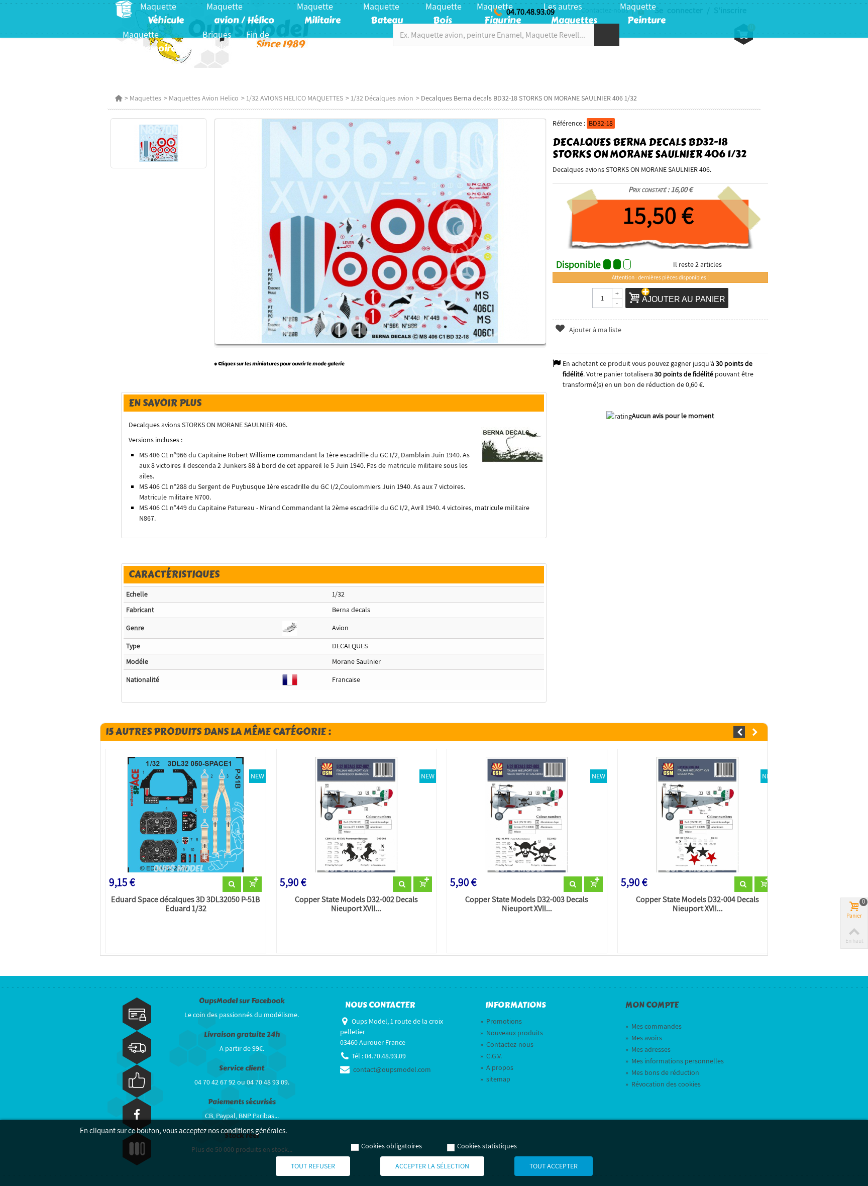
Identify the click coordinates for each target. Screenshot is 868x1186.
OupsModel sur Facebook (242, 1001)
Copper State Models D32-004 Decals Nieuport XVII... (697, 904)
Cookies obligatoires (391, 1145)
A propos (496, 1067)
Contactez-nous (506, 1044)
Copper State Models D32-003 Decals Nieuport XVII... (526, 904)
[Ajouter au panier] (252, 884)
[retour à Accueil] (118, 98)
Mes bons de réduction (662, 1072)
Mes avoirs (643, 1037)
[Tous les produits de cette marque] (512, 445)
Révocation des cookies (663, 1084)
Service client (241, 1068)
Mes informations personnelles (674, 1060)
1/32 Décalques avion (382, 98)
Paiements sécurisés (242, 1102)
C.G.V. (491, 1055)
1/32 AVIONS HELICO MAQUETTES (294, 98)
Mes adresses (648, 1049)
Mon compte (652, 1005)
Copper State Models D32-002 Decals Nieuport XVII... (356, 904)
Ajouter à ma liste (594, 329)
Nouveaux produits (511, 1032)
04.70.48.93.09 (530, 11)
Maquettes (145, 98)
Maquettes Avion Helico (204, 98)
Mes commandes (653, 1026)
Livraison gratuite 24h (242, 1034)
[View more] (232, 884)
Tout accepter (553, 1165)
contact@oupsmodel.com (392, 1069)
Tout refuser (313, 1165)
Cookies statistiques (487, 1145)
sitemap (495, 1078)
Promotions (501, 1021)
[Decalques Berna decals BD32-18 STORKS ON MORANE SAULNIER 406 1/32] (158, 143)
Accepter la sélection (432, 1165)
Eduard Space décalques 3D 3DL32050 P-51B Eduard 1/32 (185, 904)
